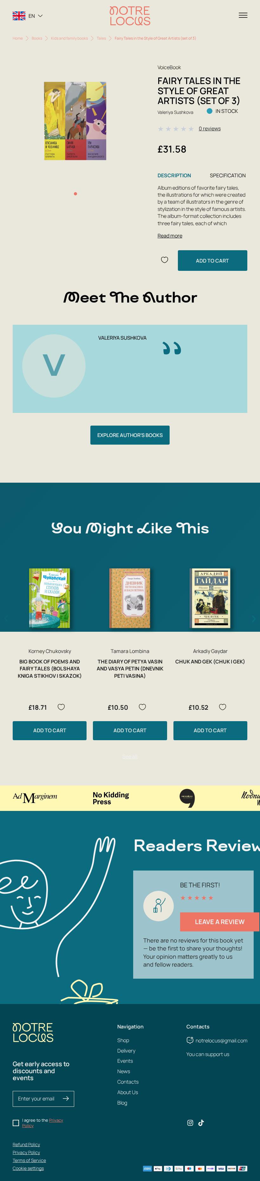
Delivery (126, 1050)
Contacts (128, 1081)
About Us (127, 1092)
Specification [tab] (228, 175)
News (123, 1071)
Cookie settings (28, 1168)
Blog (122, 1102)
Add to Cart (212, 260)
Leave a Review (220, 921)
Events (125, 1060)
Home (18, 38)
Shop (123, 1040)
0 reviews (210, 128)
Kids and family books (69, 38)
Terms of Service (29, 1160)
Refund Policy (26, 1144)
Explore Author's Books (130, 435)
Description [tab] (174, 175)
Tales (101, 38)
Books (37, 38)
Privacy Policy (26, 1152)
